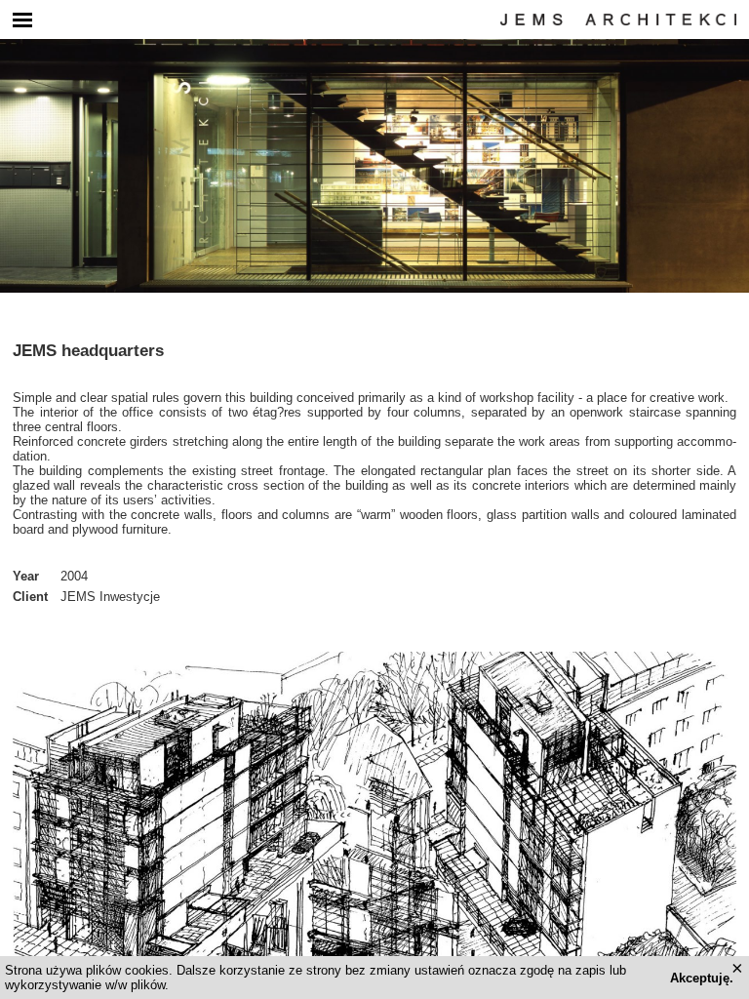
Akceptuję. (701, 978)
